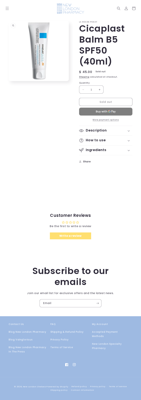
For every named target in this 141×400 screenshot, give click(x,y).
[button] (7, 8)
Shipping (84, 76)
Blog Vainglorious (20, 339)
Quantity (84, 82)
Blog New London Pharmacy (27, 332)
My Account (100, 324)
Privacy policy (97, 386)
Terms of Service (61, 347)
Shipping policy (59, 390)
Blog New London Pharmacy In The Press (27, 349)
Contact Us (16, 324)
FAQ (53, 324)
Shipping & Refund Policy (67, 332)
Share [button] (87, 161)
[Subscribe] (97, 303)
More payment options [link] (106, 119)
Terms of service (118, 386)
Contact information (82, 390)
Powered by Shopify (57, 386)
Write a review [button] (70, 236)
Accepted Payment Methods (105, 334)
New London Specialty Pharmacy (107, 346)
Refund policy (79, 386)
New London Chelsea (34, 386)
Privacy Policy (59, 339)
